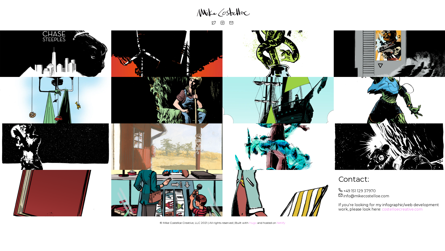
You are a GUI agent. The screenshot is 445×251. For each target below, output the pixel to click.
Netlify (281, 223)
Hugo (253, 223)
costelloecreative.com (402, 209)
